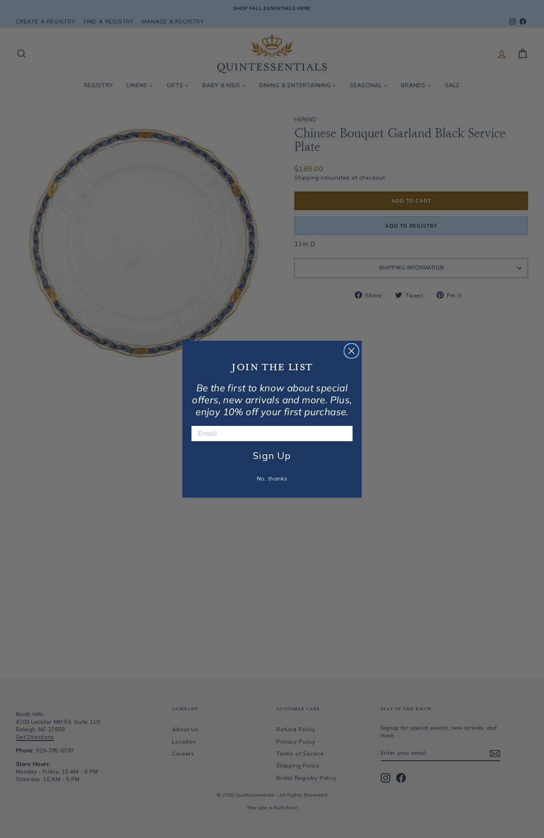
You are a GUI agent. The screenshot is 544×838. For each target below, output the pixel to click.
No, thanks (272, 478)
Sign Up (272, 455)
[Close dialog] (351, 351)
